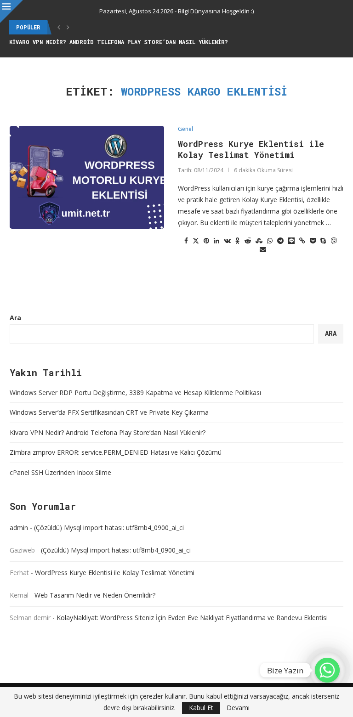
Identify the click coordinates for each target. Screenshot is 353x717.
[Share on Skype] (323, 240)
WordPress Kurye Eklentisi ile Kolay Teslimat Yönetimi (251, 149)
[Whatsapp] (327, 670)
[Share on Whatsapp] (270, 240)
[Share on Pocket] (313, 240)
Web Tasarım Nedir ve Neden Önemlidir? (94, 595)
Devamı (238, 708)
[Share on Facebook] (186, 240)
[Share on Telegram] (280, 240)
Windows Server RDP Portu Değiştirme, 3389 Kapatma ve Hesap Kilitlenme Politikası (135, 392)
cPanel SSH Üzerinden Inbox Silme (60, 472)
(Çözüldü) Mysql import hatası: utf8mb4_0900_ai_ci (109, 527)
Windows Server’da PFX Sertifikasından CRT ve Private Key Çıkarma (109, 412)
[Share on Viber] (333, 240)
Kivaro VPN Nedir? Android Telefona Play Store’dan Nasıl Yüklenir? (107, 432)
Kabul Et (201, 707)
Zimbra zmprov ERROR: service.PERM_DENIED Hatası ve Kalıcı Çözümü (116, 452)
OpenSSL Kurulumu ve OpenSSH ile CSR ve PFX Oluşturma (97, 41)
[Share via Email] (263, 249)
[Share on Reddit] (248, 240)
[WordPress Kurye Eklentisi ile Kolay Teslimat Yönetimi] (87, 177)
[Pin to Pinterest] (206, 240)
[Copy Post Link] (302, 240)
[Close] (11, 11)
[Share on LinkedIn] (216, 240)
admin (19, 527)
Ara (15, 317)
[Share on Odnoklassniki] (237, 240)
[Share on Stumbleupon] (259, 240)
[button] (59, 27)
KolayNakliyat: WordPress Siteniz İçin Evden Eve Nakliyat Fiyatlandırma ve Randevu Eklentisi (192, 617)
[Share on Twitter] (196, 240)
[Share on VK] (227, 240)
